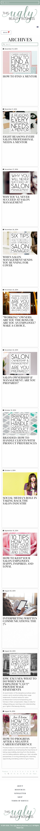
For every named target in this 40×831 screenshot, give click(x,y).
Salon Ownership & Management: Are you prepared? (19, 380)
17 (20, 774)
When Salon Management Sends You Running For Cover (17, 261)
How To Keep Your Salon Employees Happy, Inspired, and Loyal (18, 562)
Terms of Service (20, 801)
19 (27, 774)
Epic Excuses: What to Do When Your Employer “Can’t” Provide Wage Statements (19, 684)
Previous (5, 771)
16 (17, 774)
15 (14, 774)
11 (36, 771)
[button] (37, 26)
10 (33, 771)
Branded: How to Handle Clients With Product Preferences (20, 440)
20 (30, 774)
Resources (20, 790)
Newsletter (20, 793)
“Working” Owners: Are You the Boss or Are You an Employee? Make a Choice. (19, 321)
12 (5, 774)
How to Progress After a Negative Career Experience (17, 741)
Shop (20, 797)
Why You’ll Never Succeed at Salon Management (16, 199)
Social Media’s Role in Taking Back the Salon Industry (20, 500)
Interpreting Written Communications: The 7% (20, 621)
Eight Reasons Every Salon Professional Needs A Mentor (18, 139)
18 (24, 774)
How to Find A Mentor (20, 76)
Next (34, 774)
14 (11, 774)
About (20, 786)
